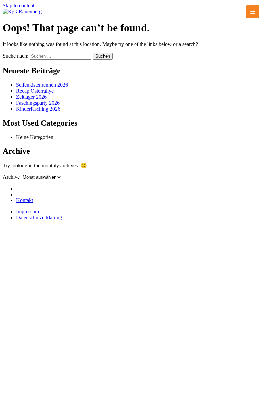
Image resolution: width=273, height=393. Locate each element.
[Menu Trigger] (252, 11)
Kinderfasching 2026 (38, 109)
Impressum (27, 211)
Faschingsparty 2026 (38, 103)
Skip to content (18, 5)
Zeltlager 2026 (31, 97)
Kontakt (24, 200)
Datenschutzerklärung (39, 217)
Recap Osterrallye (35, 91)
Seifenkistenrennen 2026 (42, 85)
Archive (11, 177)
